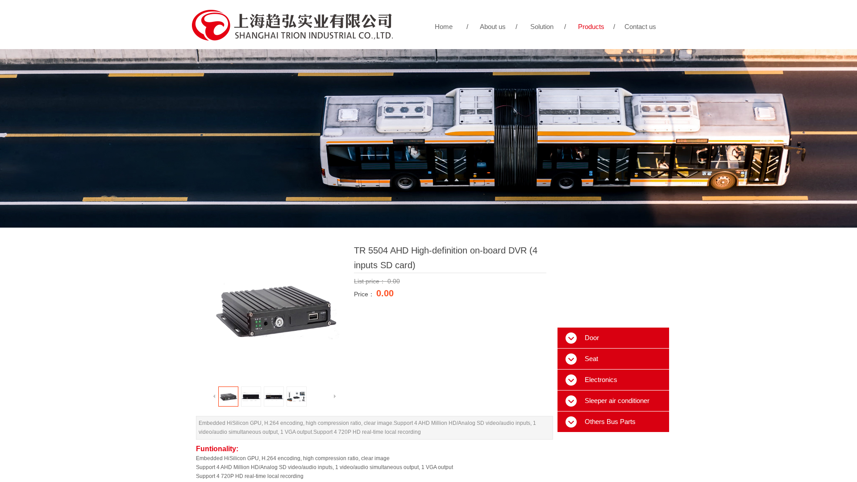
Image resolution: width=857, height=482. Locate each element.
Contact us (640, 26)
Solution (541, 26)
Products (591, 26)
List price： (370, 281)
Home (444, 26)
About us (493, 26)
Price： (365, 294)
